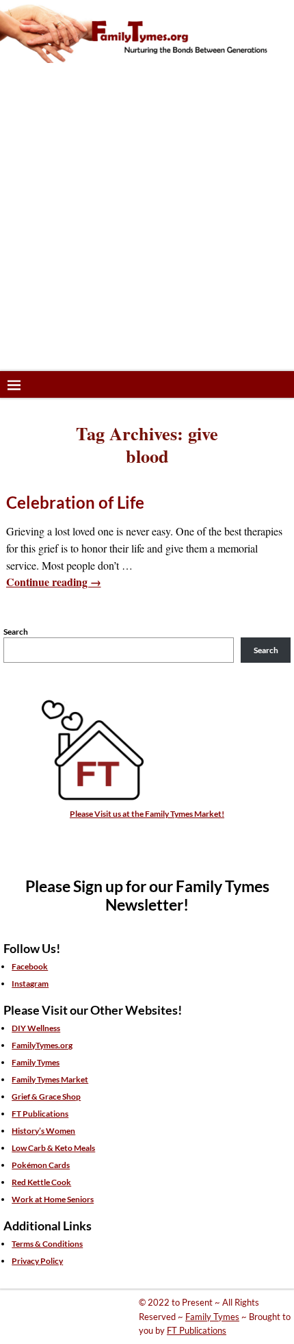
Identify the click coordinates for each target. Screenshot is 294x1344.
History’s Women (43, 1131)
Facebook (30, 966)
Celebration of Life (75, 502)
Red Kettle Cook (41, 1182)
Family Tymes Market (50, 1079)
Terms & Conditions (47, 1244)
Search (15, 631)
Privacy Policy (37, 1261)
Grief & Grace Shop (46, 1096)
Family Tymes (35, 1062)
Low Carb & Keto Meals (53, 1148)
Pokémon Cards (41, 1165)
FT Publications (40, 1113)
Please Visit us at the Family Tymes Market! (147, 814)
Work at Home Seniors (53, 1199)
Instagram (30, 983)
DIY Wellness (36, 1028)
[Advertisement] (147, 217)
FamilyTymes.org (42, 1045)
